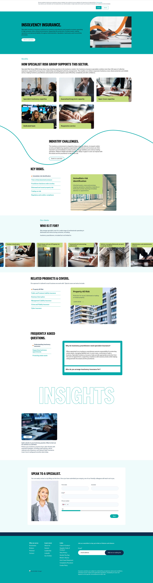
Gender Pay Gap (65, 555)
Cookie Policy (64, 565)
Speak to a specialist (56, 158)
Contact (31, 553)
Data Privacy (63, 552)
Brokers (31, 548)
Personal (31, 550)
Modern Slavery (64, 557)
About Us (47, 545)
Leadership (47, 550)
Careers (46, 548)
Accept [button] (98, 7)
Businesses (32, 545)
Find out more (99, 2)
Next (114, 516)
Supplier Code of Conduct (65, 549)
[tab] (46, 176)
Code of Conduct (65, 545)
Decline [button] (105, 7)
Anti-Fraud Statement (66, 560)
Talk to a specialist (28, 39)
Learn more (77, 301)
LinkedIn (47, 553)
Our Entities (48, 556)
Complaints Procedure (66, 563)
